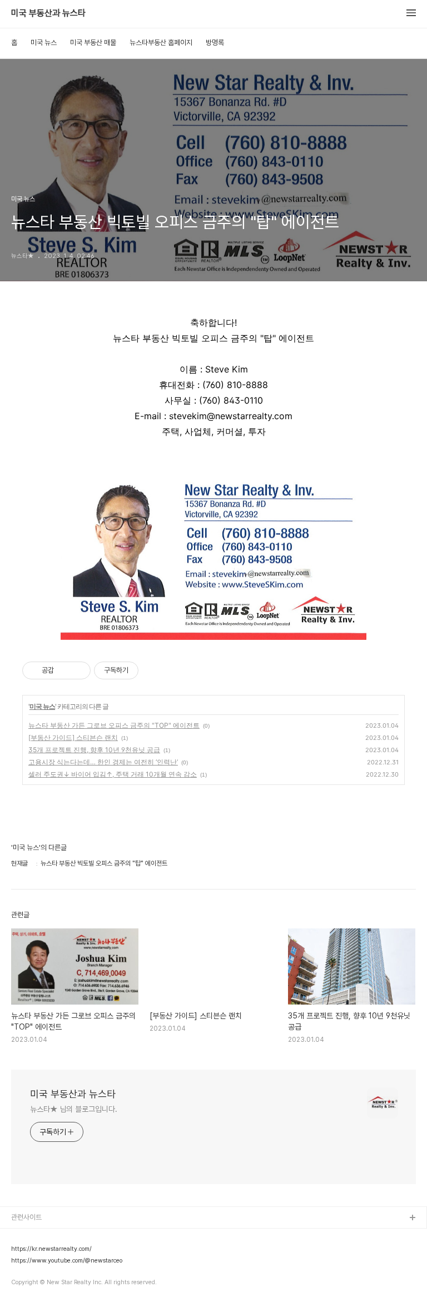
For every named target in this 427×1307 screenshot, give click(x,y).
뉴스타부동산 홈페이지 (161, 42)
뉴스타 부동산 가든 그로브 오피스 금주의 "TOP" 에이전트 (114, 725)
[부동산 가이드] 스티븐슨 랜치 (73, 737)
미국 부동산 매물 (93, 42)
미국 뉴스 (44, 42)
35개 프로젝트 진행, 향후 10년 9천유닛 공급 (94, 750)
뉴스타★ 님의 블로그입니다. (73, 1109)
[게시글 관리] (78, 670)
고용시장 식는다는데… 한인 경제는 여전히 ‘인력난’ (103, 762)
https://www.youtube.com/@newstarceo (66, 1261)
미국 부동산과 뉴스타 (48, 13)
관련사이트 (26, 1217)
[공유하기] (64, 670)
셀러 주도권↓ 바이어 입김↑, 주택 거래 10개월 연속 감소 (112, 774)
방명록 (215, 42)
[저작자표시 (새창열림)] (143, 670)
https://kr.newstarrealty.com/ (51, 1249)
